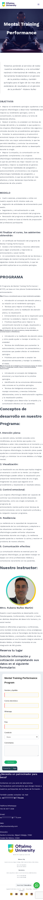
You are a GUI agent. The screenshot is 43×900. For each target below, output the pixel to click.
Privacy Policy (29, 889)
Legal (23, 889)
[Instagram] (11, 894)
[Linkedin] (32, 894)
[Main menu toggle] (38, 4)
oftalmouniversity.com (9, 826)
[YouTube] (16, 894)
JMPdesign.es (21, 890)
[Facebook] (21, 894)
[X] (26, 894)
